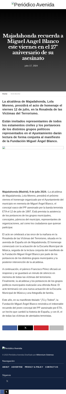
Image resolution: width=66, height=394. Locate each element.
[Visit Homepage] (33, 4)
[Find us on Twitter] (7, 381)
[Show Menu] (3, 4)
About (5, 367)
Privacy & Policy (34, 367)
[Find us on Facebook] (3, 381)
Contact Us (51, 367)
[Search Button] (62, 4)
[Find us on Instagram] (11, 381)
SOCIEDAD (15, 94)
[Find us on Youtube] (15, 381)
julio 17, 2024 (31, 66)
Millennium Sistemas (45, 355)
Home (4, 94)
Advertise (17, 367)
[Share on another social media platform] (56, 327)
